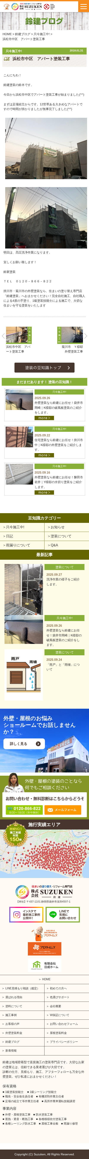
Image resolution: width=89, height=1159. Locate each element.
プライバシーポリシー (64, 1041)
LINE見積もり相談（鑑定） (22, 988)
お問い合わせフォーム (64, 1023)
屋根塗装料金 (58, 1033)
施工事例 (11, 1015)
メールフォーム (62, 810)
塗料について (13, 1006)
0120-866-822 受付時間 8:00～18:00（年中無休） (24, 810)
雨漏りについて (18, 545)
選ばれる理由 (13, 997)
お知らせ (58, 527)
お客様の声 (12, 1023)
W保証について (59, 1015)
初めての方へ (58, 988)
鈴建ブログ (12, 1041)
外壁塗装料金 (13, 1033)
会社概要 (55, 1006)
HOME (46, 979)
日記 (9, 536)
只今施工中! (15, 527)
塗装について (61, 536)
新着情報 (11, 1050)
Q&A (54, 545)
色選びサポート (60, 997)
